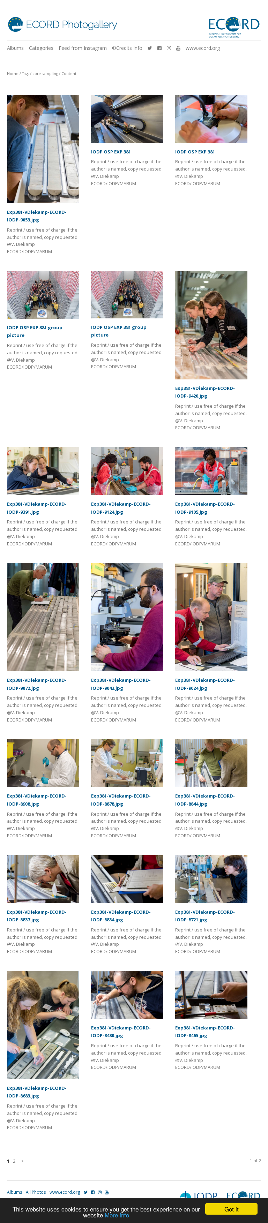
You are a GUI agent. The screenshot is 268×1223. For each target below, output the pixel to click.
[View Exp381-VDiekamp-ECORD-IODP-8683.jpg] (43, 1027)
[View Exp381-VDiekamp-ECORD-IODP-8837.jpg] (43, 881)
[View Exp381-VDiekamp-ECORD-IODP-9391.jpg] (43, 473)
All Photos (36, 1192)
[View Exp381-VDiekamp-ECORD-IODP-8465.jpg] (211, 997)
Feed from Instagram (83, 48)
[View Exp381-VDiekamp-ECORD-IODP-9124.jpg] (127, 473)
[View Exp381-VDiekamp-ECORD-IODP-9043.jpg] (127, 619)
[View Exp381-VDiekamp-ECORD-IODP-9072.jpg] (43, 619)
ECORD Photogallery (71, 24)
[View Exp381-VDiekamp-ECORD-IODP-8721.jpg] (211, 881)
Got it (231, 1209)
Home (12, 73)
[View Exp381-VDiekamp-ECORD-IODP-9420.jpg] (211, 327)
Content (68, 73)
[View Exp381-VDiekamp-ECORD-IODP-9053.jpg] (43, 151)
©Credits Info (127, 48)
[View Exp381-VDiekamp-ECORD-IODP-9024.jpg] (211, 619)
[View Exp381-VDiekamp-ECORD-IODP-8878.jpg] (127, 765)
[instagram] (169, 48)
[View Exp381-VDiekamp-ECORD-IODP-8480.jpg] (127, 997)
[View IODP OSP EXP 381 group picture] (43, 297)
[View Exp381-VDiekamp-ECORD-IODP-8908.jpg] (43, 765)
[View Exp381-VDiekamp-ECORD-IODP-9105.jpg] (211, 473)
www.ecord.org (203, 48)
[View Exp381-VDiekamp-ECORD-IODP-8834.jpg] (127, 881)
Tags (25, 73)
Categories (41, 48)
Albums (15, 48)
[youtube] (178, 48)
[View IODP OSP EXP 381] (127, 121)
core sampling (45, 73)
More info (117, 1214)
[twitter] (150, 48)
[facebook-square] (159, 48)
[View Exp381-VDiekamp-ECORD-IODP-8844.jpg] (211, 765)
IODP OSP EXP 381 (111, 152)
